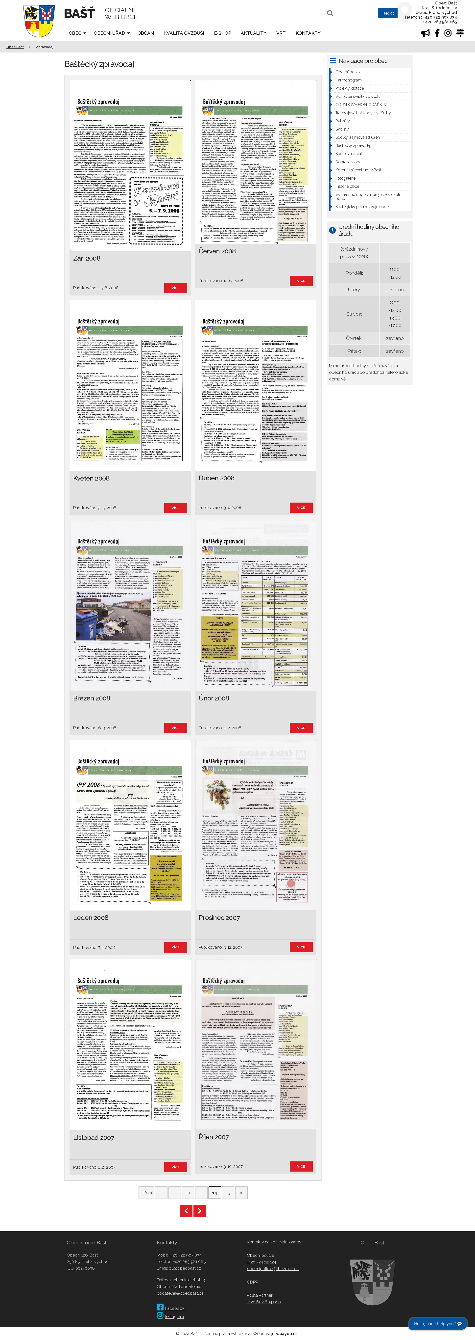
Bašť (79, 13)
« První (146, 1192)
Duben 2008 (217, 478)
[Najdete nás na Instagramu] (448, 34)
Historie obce (347, 186)
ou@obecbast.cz (185, 1268)
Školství (342, 129)
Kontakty (308, 33)
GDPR (252, 1282)
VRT (281, 33)
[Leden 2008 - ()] (130, 909)
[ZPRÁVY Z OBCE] (425, 34)
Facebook (175, 1308)
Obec (75, 33)
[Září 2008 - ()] (130, 249)
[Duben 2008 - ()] (255, 469)
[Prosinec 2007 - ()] (255, 908)
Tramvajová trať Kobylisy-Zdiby (363, 112)
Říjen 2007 (214, 1137)
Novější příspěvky (199, 1211)
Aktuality (253, 33)
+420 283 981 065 (189, 1261)
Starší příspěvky (186, 1211)
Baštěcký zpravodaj (353, 145)
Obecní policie (348, 72)
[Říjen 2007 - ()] (255, 1128)
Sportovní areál (348, 153)
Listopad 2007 (93, 1137)
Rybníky (342, 121)
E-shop (222, 33)
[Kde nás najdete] (460, 34)
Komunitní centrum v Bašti (358, 170)
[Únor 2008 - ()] (255, 689)
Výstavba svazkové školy (357, 96)
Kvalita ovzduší (184, 33)
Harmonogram (348, 80)
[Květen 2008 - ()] (130, 469)
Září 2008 (86, 258)
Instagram (174, 1316)
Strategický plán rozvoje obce (362, 206)
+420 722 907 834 (185, 1255)
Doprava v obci (348, 162)
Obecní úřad (109, 33)
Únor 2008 (214, 698)
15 (228, 1192)
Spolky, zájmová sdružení (357, 137)
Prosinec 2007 (219, 917)
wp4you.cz (287, 1333)
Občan (146, 33)
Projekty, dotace (349, 88)
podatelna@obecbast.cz (180, 1293)
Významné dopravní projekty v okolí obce (367, 196)
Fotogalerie (345, 178)
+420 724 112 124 (261, 1262)
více (176, 288)
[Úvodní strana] (39, 40)
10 (188, 1192)
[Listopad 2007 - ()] (130, 1128)
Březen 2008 (91, 698)
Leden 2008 (90, 917)
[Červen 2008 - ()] (255, 242)
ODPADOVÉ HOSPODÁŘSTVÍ (361, 104)
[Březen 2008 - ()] (130, 689)
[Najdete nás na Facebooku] (437, 34)
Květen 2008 (91, 478)
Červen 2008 (217, 251)
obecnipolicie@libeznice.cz (273, 1268)
